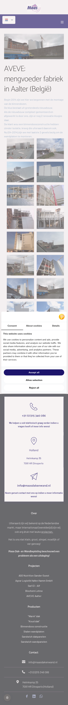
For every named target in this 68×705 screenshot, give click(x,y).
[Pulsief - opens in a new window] (62, 317)
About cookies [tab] (34, 325)
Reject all (34, 387)
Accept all (34, 372)
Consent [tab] (12, 325)
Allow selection (34, 380)
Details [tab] (56, 325)
